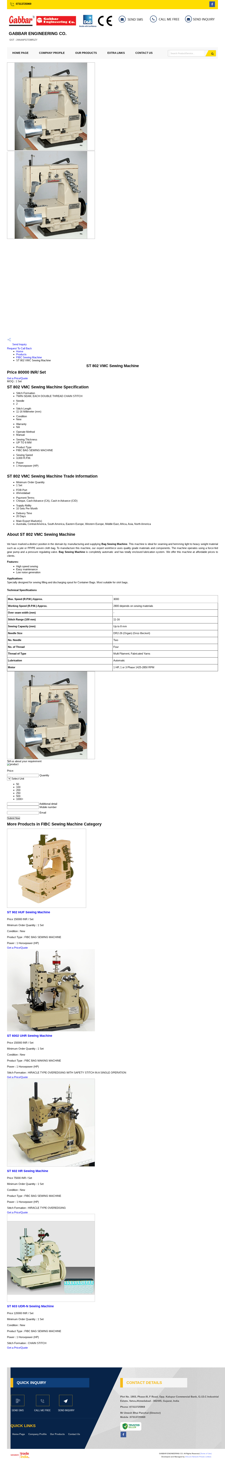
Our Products (86, 52)
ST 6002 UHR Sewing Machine (29, 1035)
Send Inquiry (19, 344)
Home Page (20, 52)
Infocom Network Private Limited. (198, 1457)
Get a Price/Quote (17, 378)
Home (19, 351)
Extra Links (116, 52)
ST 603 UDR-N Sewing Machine (30, 1306)
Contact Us (144, 52)
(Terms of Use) (206, 1453)
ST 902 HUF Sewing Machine (28, 912)
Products (21, 354)
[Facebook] (212, 6)
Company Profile (52, 52)
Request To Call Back (19, 348)
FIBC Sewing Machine (29, 357)
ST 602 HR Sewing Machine (27, 1171)
